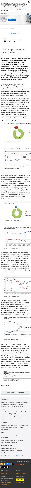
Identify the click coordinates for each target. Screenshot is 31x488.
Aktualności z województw (15, 402)
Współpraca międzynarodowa (18, 416)
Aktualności (12, 28)
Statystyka (4, 422)
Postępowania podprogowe (8, 450)
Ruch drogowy (5, 404)
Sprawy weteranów (21, 455)
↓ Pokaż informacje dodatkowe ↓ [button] (15, 392)
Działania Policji (5, 399)
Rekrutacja (14, 442)
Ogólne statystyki (12, 425)
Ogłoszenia (20, 440)
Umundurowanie (5, 416)
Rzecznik (3, 455)
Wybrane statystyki (23, 425)
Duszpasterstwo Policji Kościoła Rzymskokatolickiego (14, 418)
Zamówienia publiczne (6, 445)
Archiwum (19, 450)
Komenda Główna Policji (22, 412)
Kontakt (3, 453)
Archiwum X (26, 402)
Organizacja (4, 414)
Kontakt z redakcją (4, 473)
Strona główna (4, 28)
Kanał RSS (1, 464)
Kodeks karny (4, 427)
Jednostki (3, 412)
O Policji (3, 409)
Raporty (21, 427)
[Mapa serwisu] (5, 14)
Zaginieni (20, 404)
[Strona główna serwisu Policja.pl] (2, 14)
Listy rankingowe (5, 442)
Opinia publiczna (5, 429)
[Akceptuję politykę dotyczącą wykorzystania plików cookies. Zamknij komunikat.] (29, 1)
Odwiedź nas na (4, 464)
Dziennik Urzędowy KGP (7, 435)
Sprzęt (25, 414)
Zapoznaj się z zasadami (5, 482)
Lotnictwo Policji (5, 406)
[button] (28, 13)
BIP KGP (22, 464)
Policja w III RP (13, 414)
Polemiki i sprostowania (17, 406)
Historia (20, 414)
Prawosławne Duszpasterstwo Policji (10, 420)
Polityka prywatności (4, 484)
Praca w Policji (5, 438)
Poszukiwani (13, 404)
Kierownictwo (11, 412)
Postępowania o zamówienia (8, 448)
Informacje (4, 425)
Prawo (2, 432)
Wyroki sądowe (19, 435)
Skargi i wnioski (11, 455)
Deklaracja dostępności (21, 473)
